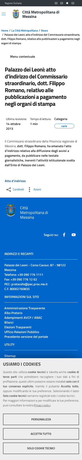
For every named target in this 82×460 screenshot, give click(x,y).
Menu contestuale (22, 56)
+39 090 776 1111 (30, 274)
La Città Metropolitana (24, 30)
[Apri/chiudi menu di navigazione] (3, 13)
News (44, 30)
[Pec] (73, 3)
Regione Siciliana (13, 3)
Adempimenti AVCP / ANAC (23, 317)
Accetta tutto (41, 433)
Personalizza (41, 419)
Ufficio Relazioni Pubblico (21, 331)
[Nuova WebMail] (56, 3)
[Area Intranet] (67, 3)
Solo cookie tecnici (41, 448)
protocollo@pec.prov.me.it (29, 284)
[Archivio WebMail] (62, 3)
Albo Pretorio (13, 312)
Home (4, 30)
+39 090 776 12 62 (24, 279)
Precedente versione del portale (26, 336)
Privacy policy (42, 405)
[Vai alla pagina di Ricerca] (74, 14)
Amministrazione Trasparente (24, 308)
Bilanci (9, 322)
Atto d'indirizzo (15, 180)
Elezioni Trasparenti (17, 327)
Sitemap (10, 355)
